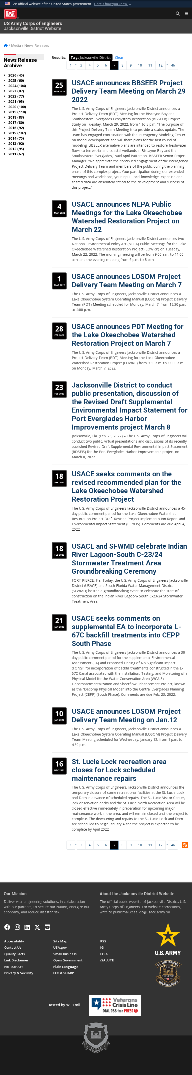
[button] (113, 4)
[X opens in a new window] (37, 927)
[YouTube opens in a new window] (47, 927)
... (76, 63)
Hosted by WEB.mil (64, 1004)
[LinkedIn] (27, 927)
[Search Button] (176, 14)
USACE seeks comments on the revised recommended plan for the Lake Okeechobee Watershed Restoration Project (126, 486)
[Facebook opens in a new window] (7, 927)
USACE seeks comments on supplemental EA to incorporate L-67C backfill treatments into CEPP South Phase (126, 631)
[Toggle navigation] (184, 14)
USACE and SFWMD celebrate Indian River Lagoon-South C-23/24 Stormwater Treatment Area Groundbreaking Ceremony (129, 559)
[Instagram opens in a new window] (17, 927)
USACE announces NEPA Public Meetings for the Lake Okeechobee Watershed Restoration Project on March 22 (127, 217)
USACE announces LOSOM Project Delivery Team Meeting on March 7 (127, 280)
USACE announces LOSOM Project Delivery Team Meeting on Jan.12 (126, 715)
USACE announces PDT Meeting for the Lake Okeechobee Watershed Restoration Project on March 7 (128, 334)
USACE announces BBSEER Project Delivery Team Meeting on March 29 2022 (129, 91)
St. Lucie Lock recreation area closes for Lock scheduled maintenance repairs (119, 770)
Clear (119, 57)
